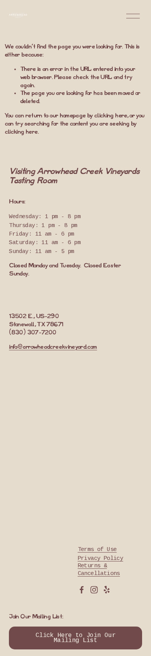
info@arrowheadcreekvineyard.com (53, 347)
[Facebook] (82, 590)
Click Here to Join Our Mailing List (75, 638)
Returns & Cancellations (99, 570)
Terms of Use (97, 550)
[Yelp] (106, 590)
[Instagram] (94, 590)
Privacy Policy (101, 558)
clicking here (110, 116)
